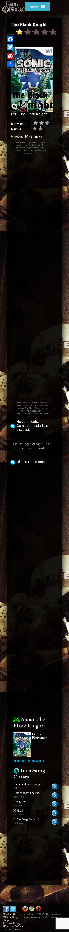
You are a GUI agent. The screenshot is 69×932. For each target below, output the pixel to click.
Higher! (18, 810)
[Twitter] (10, 47)
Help (6, 920)
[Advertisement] (39, 166)
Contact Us (9, 914)
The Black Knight (33, 114)
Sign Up (42, 444)
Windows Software (14, 926)
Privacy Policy (11, 923)
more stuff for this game (27, 760)
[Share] (10, 64)
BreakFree (19, 801)
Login (27, 444)
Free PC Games (12, 929)
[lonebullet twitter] (13, 911)
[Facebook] (10, 39)
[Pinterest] (10, 56)
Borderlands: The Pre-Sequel (30, 792)
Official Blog (10, 917)
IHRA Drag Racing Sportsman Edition (36, 819)
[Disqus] (32, 514)
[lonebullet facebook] (6, 911)
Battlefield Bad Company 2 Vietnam (35, 784)
